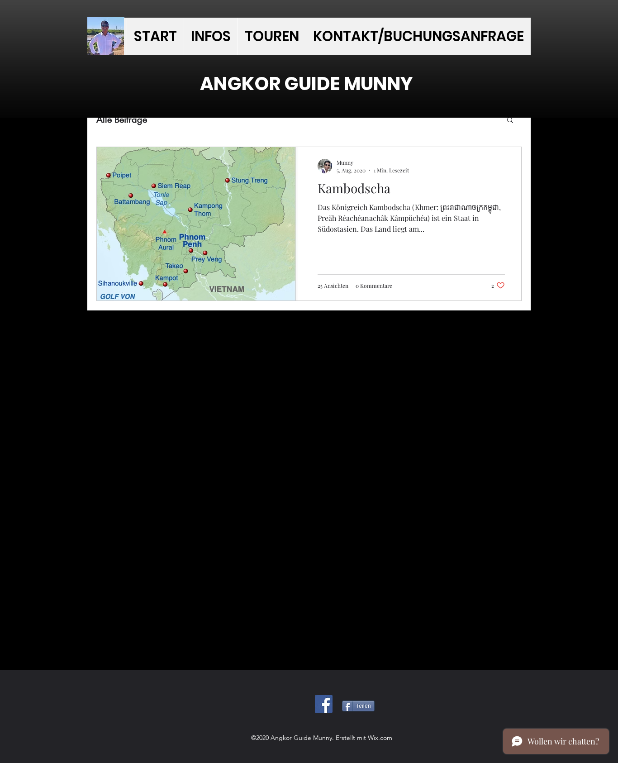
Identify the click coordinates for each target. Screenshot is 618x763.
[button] (510, 120)
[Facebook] (324, 704)
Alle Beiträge (121, 119)
